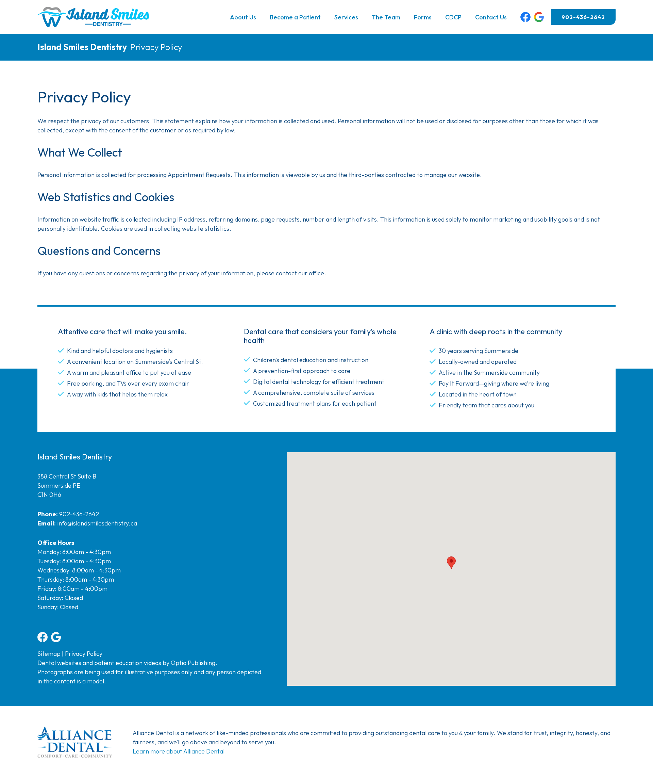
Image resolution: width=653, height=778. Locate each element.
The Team (386, 17)
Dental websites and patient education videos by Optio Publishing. (127, 663)
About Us (243, 17)
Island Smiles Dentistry (82, 47)
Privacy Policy (83, 654)
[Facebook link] (525, 17)
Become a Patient (295, 17)
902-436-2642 (583, 17)
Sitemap (49, 654)
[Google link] (539, 17)
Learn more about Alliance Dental (178, 751)
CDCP (453, 17)
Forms (423, 17)
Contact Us (491, 17)
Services (346, 17)
